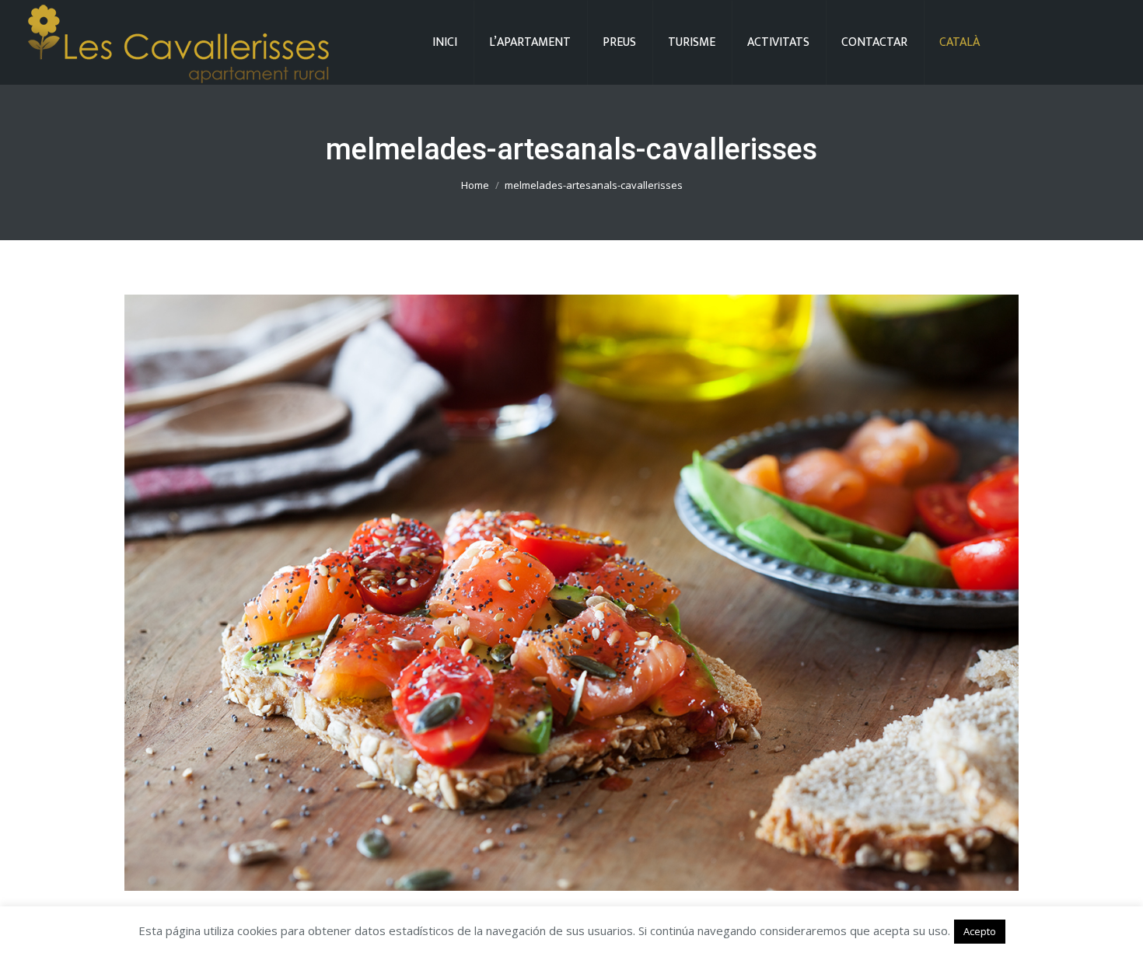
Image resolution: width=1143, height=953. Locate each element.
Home (475, 185)
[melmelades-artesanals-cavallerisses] (571, 593)
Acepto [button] (979, 931)
